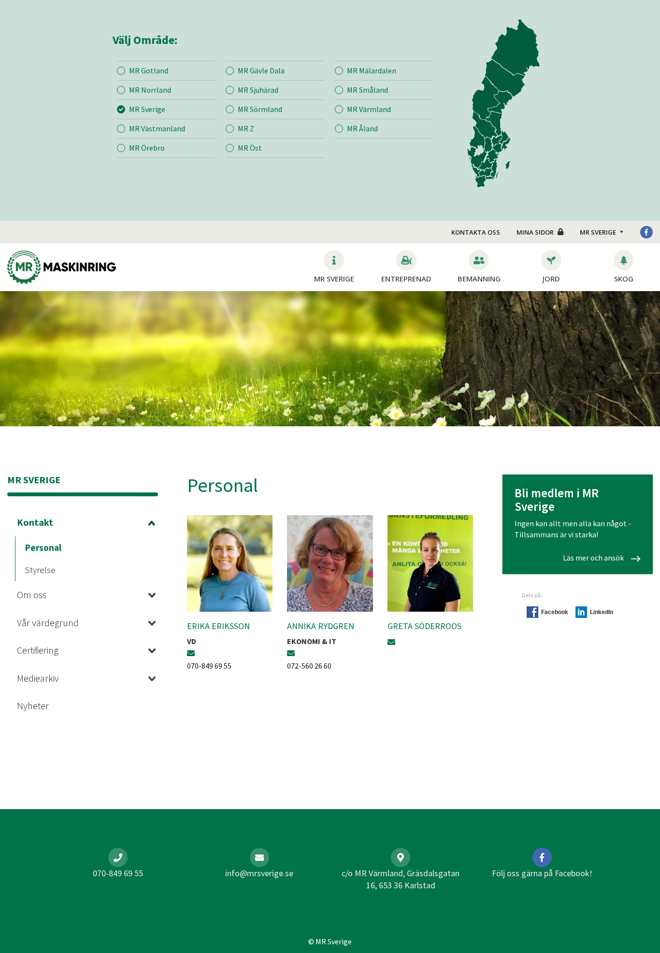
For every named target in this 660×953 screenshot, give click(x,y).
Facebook (554, 612)
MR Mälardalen (371, 70)
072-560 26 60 (309, 666)
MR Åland (362, 128)
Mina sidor (535, 232)
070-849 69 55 (209, 666)
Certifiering (37, 650)
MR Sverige (147, 109)
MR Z (246, 128)
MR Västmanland (157, 128)
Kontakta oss (475, 232)
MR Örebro (147, 148)
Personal (43, 547)
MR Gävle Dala (261, 70)
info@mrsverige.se (259, 873)
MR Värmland (369, 109)
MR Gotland (148, 70)
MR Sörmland (260, 109)
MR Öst (250, 148)
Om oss (31, 595)
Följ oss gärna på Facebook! (542, 873)
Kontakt (35, 522)
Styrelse (40, 569)
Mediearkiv (38, 678)
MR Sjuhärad (258, 90)
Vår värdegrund (48, 623)
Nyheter (33, 706)
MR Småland (367, 90)
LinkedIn (601, 612)
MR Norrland (150, 90)
